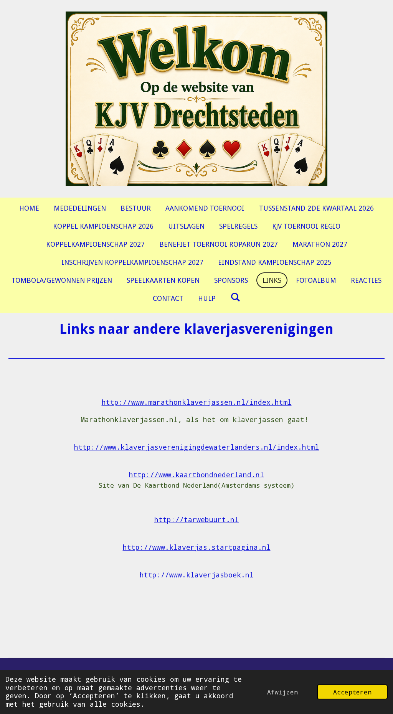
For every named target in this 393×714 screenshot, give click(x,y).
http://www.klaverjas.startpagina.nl (197, 547)
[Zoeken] (235, 297)
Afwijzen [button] (282, 692)
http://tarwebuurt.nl (196, 519)
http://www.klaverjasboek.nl (197, 574)
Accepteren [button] (352, 692)
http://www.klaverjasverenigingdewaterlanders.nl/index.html (196, 447)
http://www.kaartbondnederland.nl (196, 474)
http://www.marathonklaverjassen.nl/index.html (197, 402)
